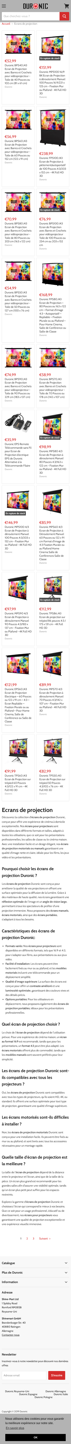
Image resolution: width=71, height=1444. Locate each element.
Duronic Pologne (43, 1397)
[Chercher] (64, 16)
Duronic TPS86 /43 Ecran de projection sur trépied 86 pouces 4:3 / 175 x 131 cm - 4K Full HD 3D (52, 620)
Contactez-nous (10, 1335)
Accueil (6, 23)
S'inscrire (56, 1375)
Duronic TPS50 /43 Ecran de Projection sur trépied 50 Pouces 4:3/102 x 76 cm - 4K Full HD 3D (52, 783)
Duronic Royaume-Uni (25, 1391)
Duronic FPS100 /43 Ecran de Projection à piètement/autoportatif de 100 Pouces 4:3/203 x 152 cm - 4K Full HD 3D (52, 167)
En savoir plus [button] (15, 1428)
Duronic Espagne (36, 1394)
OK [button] (36, 1437)
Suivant (43, 1238)
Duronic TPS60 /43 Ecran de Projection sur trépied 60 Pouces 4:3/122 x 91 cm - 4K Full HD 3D (18, 783)
